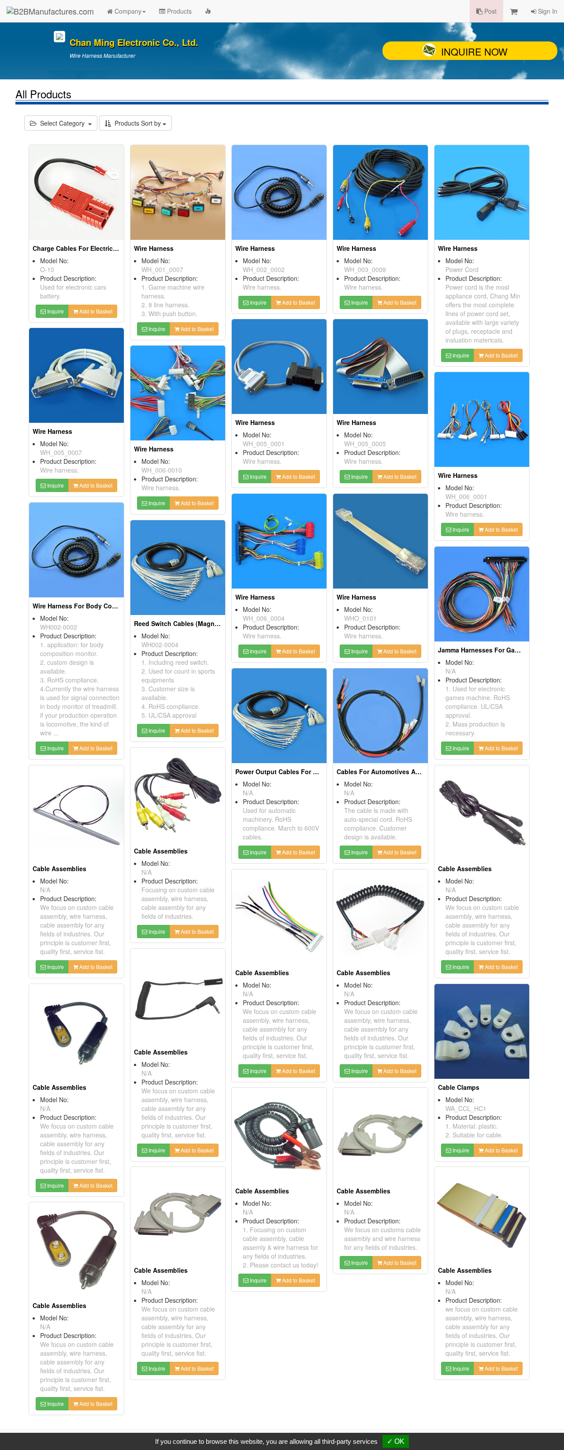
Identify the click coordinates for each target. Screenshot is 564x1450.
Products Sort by (137, 123)
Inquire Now (474, 51)
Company (127, 11)
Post (489, 11)
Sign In (546, 11)
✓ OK (395, 1441)
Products (178, 11)
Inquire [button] (55, 311)
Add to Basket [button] (95, 311)
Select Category (62, 123)
